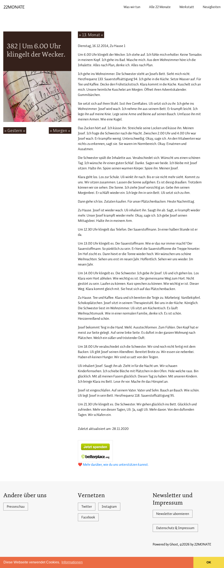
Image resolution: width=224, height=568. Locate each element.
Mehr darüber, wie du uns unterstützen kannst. (116, 464)
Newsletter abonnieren (172, 513)
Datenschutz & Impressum (175, 528)
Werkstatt (186, 7)
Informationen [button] (72, 562)
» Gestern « (14, 130)
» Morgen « (60, 130)
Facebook (88, 517)
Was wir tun (132, 7)
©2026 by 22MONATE (195, 544)
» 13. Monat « (91, 34)
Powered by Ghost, (166, 544)
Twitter (86, 506)
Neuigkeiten (211, 7)
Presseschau (15, 506)
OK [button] (208, 562)
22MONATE (14, 7)
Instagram (109, 506)
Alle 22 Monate (160, 7)
